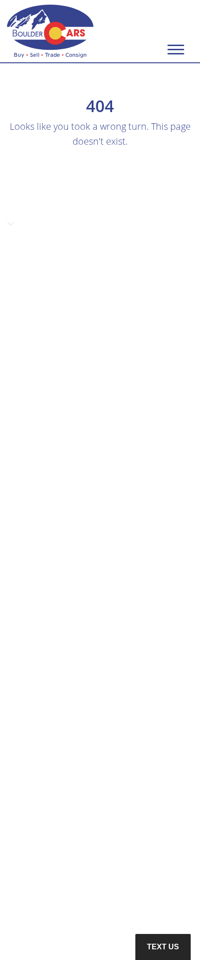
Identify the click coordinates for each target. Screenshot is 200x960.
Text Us (163, 947)
